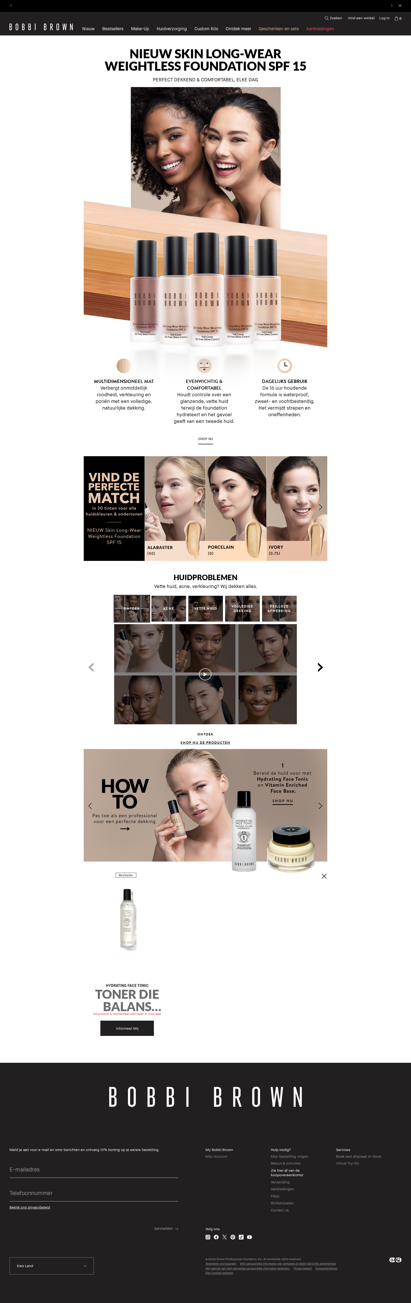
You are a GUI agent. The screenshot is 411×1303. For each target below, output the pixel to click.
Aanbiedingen (282, 1189)
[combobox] (52, 1265)
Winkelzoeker (282, 1203)
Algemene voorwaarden (221, 1263)
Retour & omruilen (286, 1163)
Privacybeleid (303, 1268)
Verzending (280, 1182)
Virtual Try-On (347, 1163)
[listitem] (127, 957)
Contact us (280, 1210)
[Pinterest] (232, 1236)
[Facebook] (216, 1236)
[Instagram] (208, 1236)
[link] (397, 18)
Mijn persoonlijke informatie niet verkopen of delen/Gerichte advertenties (288, 1263)
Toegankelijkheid (326, 1268)
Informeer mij (127, 1028)
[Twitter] (224, 1236)
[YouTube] (249, 1236)
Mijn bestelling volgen (289, 1156)
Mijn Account (216, 1156)
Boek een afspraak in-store (358, 1156)
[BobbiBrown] (41, 27)
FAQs (275, 1196)
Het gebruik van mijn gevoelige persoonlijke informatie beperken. (248, 1268)
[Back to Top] (396, 982)
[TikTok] (241, 1236)
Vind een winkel (361, 18)
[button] (238, 28)
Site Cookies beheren (219, 1273)
